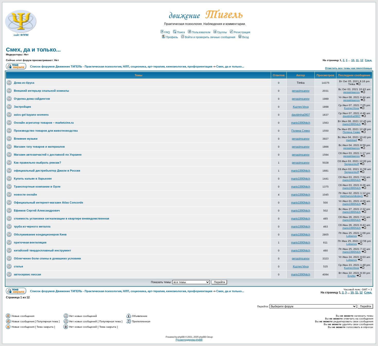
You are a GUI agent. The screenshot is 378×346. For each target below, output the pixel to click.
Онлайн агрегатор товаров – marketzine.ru (44, 122)
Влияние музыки (26, 138)
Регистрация (242, 32)
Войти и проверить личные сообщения (210, 37)
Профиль (172, 37)
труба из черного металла (32, 226)
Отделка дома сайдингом (32, 98)
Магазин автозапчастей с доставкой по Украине (48, 154)
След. (368, 60)
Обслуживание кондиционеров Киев (40, 234)
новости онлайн (25, 194)
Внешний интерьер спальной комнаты (41, 90)
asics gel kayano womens (31, 114)
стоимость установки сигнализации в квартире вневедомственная (61, 218)
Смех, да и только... (33, 49)
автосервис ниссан (27, 274)
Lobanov (351, 235)
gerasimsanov (301, 90)
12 (361, 60)
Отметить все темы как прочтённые (348, 68)
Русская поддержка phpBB (189, 339)
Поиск (181, 32)
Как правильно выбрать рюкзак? (37, 162)
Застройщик (22, 106)
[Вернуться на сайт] (205, 21)
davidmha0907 (301, 114)
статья (18, 266)
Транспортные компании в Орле (37, 186)
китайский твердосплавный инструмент (42, 250)
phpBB (181, 336)
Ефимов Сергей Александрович (37, 210)
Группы (222, 32)
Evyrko (352, 275)
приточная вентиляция (30, 242)
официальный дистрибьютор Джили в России (47, 170)
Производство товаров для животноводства (46, 130)
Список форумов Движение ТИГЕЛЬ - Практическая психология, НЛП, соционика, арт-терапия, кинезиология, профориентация (121, 66)
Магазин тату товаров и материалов (39, 146)
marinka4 (351, 140)
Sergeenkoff (351, 164)
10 (352, 60)
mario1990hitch (300, 122)
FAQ (167, 32)
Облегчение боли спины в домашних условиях (47, 258)
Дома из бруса (24, 82)
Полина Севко (300, 130)
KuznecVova (301, 106)
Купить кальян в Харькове (33, 178)
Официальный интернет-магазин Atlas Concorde (48, 202)
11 (357, 60)
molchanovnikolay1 (351, 196)
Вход (245, 37)
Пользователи (201, 32)
